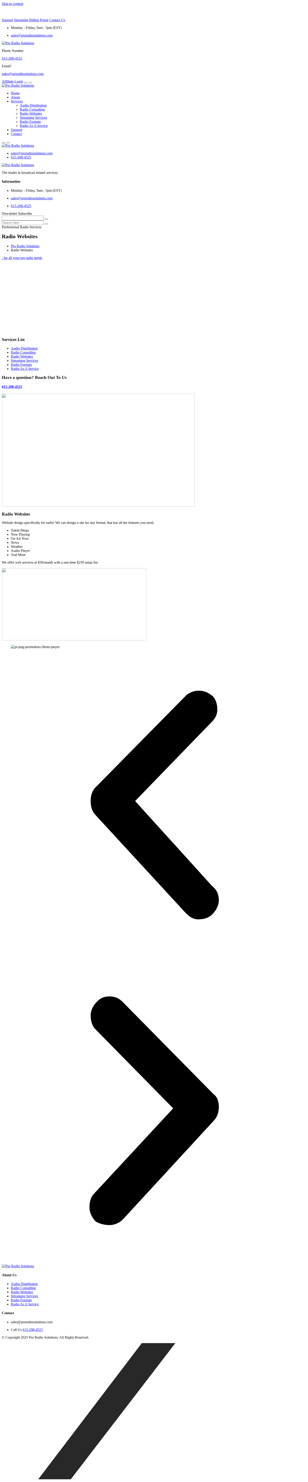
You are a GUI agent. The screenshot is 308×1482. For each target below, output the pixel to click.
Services (17, 101)
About (15, 97)
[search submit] (46, 223)
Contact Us (57, 20)
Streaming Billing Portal (31, 20)
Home (15, 93)
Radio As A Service (34, 126)
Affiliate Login (12, 81)
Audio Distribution (33, 105)
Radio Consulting (32, 109)
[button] (154, 805)
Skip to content (12, 4)
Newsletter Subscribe (17, 213)
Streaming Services (33, 117)
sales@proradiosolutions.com (32, 35)
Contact (16, 134)
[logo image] (18, 145)
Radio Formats (30, 122)
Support (7, 20)
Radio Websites (31, 113)
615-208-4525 (12, 58)
